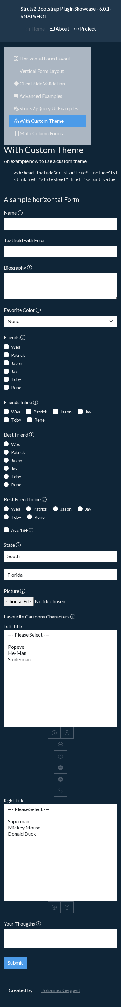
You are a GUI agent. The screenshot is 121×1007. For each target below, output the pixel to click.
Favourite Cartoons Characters (37, 616)
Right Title (14, 800)
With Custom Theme (41, 121)
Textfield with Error (24, 240)
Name (11, 213)
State (10, 545)
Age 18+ (20, 530)
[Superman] (60, 821)
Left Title (13, 626)
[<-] (60, 745)
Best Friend (16, 434)
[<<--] (60, 768)
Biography (15, 267)
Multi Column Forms (41, 133)
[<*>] (60, 791)
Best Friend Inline (23, 499)
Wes (15, 347)
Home (37, 28)
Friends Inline (18, 402)
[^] (67, 733)
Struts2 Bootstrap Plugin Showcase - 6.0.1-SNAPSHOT (66, 12)
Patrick (18, 355)
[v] (54, 733)
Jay (14, 371)
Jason (16, 363)
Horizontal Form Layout (44, 58)
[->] (60, 756)
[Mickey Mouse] (60, 827)
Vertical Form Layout (41, 71)
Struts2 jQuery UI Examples (48, 108)
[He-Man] (60, 653)
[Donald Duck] (60, 834)
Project (87, 28)
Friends (12, 337)
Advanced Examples (40, 96)
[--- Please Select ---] (60, 635)
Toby (16, 379)
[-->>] (60, 779)
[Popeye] (60, 647)
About (62, 28)
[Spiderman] (60, 659)
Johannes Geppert (60, 990)
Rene (16, 387)
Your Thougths (20, 924)
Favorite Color (20, 310)
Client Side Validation (42, 83)
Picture (12, 591)
